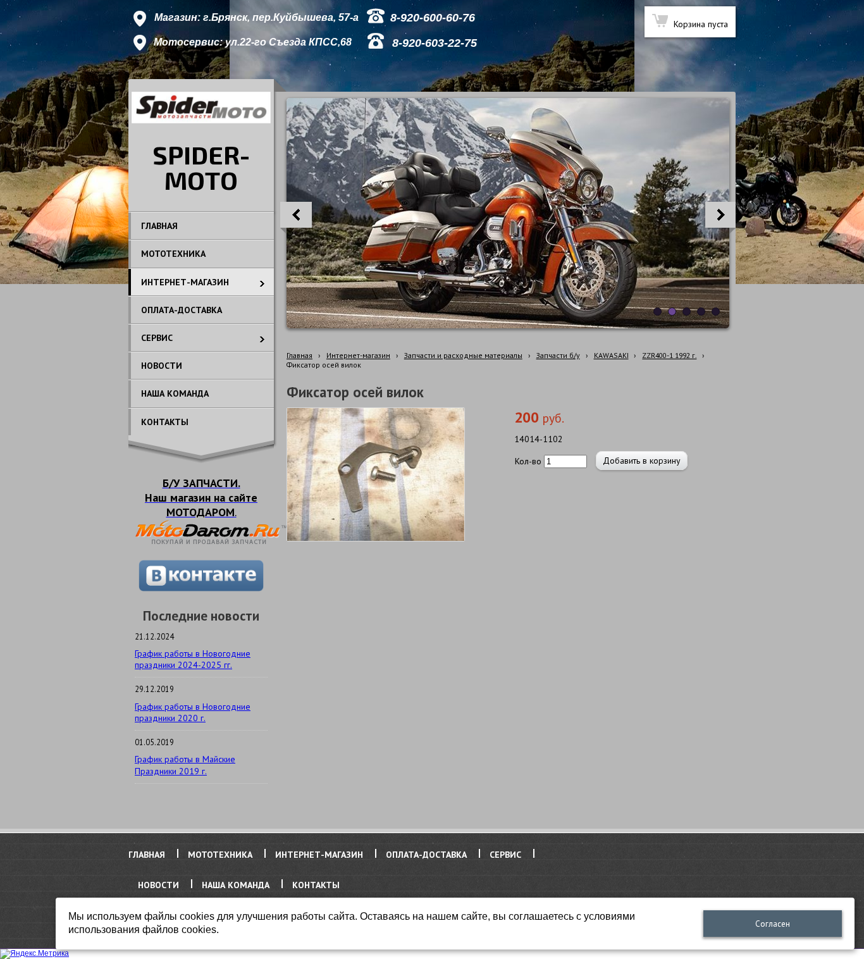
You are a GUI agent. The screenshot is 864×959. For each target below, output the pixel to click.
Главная (299, 355)
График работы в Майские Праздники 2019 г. (185, 764)
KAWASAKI (611, 355)
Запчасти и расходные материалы (463, 355)
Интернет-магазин (358, 355)
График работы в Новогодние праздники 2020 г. (192, 712)
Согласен (772, 924)
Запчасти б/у (558, 355)
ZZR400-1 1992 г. (669, 355)
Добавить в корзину (642, 460)
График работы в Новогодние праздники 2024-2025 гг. (192, 659)
